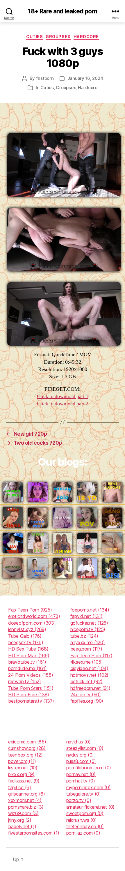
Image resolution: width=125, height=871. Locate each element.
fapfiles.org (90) (86, 701)
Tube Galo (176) (25, 636)
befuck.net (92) (86, 681)
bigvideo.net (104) (89, 668)
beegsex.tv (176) (25, 642)
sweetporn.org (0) (84, 813)
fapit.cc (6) (19, 787)
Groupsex (58, 36)
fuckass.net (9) (24, 781)
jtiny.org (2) (19, 820)
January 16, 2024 (85, 78)
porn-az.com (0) (83, 833)
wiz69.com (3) (23, 813)
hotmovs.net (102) (89, 675)
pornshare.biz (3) (25, 807)
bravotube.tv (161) (27, 662)
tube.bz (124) (84, 636)
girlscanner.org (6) (26, 794)
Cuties (34, 36)
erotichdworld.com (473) (34, 616)
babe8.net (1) (22, 826)
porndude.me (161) (27, 668)
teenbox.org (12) (25, 755)
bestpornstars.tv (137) (31, 701)
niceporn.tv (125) (87, 629)
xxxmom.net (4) (25, 800)
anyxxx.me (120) (87, 642)
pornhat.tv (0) (80, 781)
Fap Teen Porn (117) (91, 655)
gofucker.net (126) (89, 623)
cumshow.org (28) (27, 748)
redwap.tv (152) (24, 681)
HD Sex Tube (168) (28, 649)
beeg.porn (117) (86, 649)
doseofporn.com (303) (32, 623)
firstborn (45, 78)
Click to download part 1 (62, 396)
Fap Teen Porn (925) (30, 610)
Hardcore (86, 36)
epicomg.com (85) (27, 742)
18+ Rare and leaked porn (62, 11)
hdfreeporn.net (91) (90, 688)
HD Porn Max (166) (28, 655)
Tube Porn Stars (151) (30, 688)
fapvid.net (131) (86, 616)
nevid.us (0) (78, 742)
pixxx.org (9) (21, 774)
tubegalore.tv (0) (83, 794)
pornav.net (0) (81, 774)
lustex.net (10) (23, 768)
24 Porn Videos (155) (30, 675)
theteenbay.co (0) (85, 826)
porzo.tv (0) (78, 800)
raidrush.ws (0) (81, 820)
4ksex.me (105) (86, 662)
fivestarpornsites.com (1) (33, 833)
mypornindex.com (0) (88, 787)
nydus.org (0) (80, 755)
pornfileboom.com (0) (88, 768)
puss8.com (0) (81, 761)
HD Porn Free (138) (28, 694)
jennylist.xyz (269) (27, 629)
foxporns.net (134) (89, 610)
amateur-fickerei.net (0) (90, 807)
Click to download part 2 (62, 403)
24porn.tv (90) (85, 694)
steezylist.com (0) (84, 748)
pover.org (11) (22, 761)
